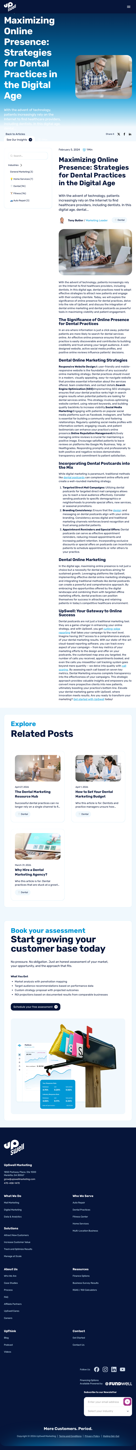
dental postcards (74, 477)
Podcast (8, 1344)
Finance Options (81, 1276)
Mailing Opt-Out (111, 1436)
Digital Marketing (13, 1209)
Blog (6, 1337)
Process (8, 1290)
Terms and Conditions (70, 1436)
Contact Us (78, 1344)
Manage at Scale (13, 1256)
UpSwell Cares (11, 1311)
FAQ (6, 1297)
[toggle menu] (128, 6)
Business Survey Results (86, 1283)
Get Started (79, 1337)
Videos (7, 1351)
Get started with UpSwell (88, 699)
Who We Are (10, 1276)
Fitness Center (80, 1216)
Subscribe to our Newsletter (100, 1392)
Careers (8, 1318)
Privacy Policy (92, 1436)
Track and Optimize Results (18, 1249)
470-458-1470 (12, 1183)
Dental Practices (81, 1209)
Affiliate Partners (13, 1304)
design (117, 510)
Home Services (81, 1223)
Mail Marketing (11, 1202)
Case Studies (11, 1283)
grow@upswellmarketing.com (19, 1179)
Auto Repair (79, 1202)
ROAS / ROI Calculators (85, 1290)
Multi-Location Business (85, 1230)
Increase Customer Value (17, 1242)
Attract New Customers (16, 1235)
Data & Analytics (13, 1216)
